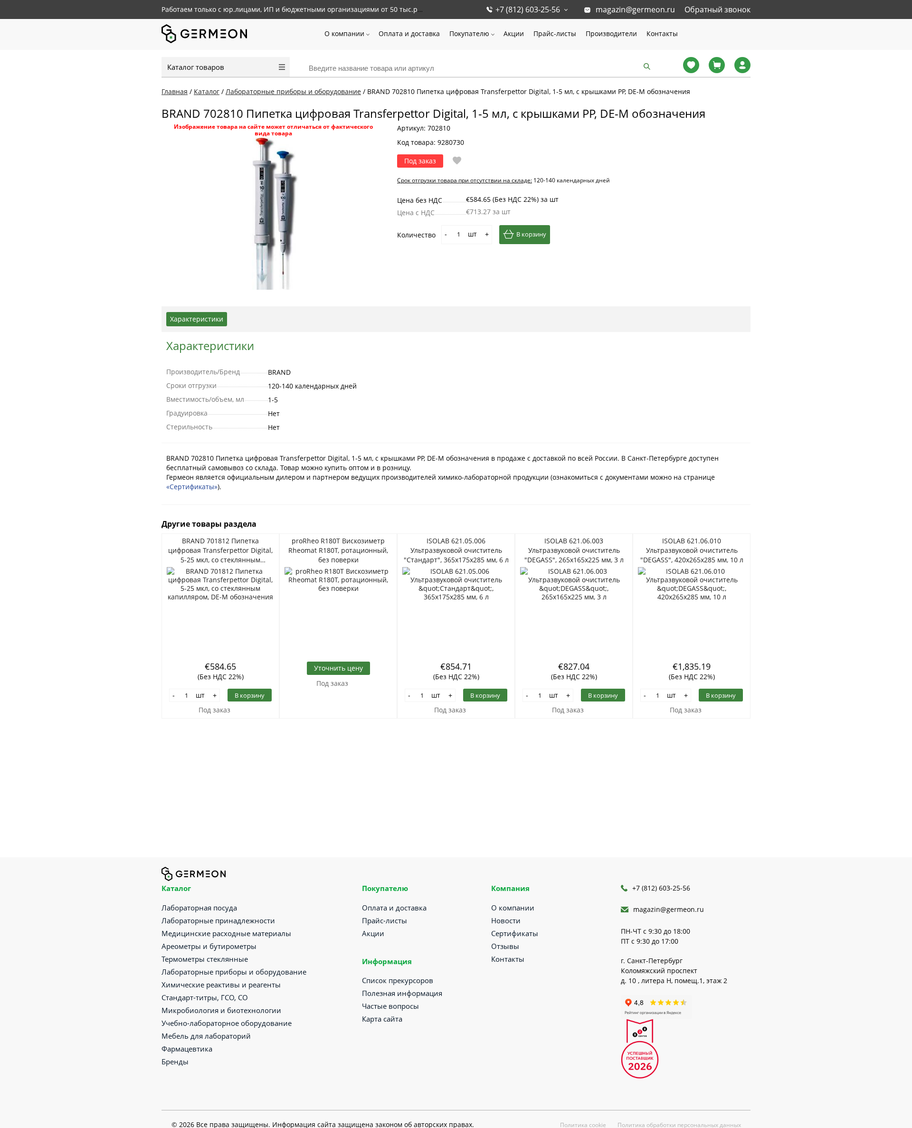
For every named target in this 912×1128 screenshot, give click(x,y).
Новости (506, 920)
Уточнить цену (338, 668)
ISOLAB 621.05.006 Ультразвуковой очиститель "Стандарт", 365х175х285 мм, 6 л (456, 550)
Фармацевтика (187, 1048)
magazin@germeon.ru (635, 9)
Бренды (175, 1061)
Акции (514, 33)
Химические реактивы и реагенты (221, 984)
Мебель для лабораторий (206, 1036)
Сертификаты (514, 933)
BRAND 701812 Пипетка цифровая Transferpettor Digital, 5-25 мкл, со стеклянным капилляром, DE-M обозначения (220, 550)
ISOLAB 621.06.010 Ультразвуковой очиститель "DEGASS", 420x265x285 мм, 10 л (691, 550)
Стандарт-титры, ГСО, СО (205, 997)
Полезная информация (402, 993)
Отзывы (505, 946)
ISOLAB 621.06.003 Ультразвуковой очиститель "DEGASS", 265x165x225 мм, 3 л (574, 550)
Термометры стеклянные (205, 959)
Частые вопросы (390, 1006)
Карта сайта (382, 1019)
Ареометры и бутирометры (209, 946)
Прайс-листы (554, 33)
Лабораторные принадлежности (218, 920)
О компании (344, 33)
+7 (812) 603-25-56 (527, 9)
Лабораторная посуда (199, 907)
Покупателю (469, 33)
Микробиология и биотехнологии (221, 1010)
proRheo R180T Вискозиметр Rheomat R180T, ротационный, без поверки (338, 550)
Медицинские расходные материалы (226, 933)
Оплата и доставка (409, 33)
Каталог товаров (195, 67)
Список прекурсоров (397, 980)
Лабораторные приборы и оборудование (234, 971)
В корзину (531, 234)
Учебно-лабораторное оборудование (227, 1023)
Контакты (662, 33)
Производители (611, 33)
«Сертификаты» (192, 486)
